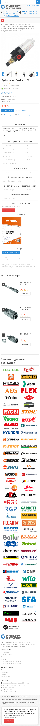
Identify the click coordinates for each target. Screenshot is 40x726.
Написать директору (11, 15)
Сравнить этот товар (24, 115)
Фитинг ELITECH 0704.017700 (25, 308)
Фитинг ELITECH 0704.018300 (25, 334)
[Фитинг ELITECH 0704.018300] (10, 339)
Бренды (3, 674)
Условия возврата (6, 655)
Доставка (4, 657)
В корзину (8, 110)
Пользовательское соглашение (11, 663)
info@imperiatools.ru (9, 687)
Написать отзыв (14, 85)
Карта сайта (4, 672)
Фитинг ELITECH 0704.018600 (25, 283)
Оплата (3, 659)
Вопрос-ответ (5, 677)
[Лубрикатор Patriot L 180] (8, 74)
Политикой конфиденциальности (14, 716)
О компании (5, 652)
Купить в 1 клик (21, 110)
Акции (3, 670)
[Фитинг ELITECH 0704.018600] (10, 288)
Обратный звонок (32, 5)
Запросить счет (6, 93)
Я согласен (8, 721)
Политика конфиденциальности (11, 661)
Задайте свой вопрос (11, 252)
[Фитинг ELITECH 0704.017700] (10, 314)
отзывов (4, 85)
